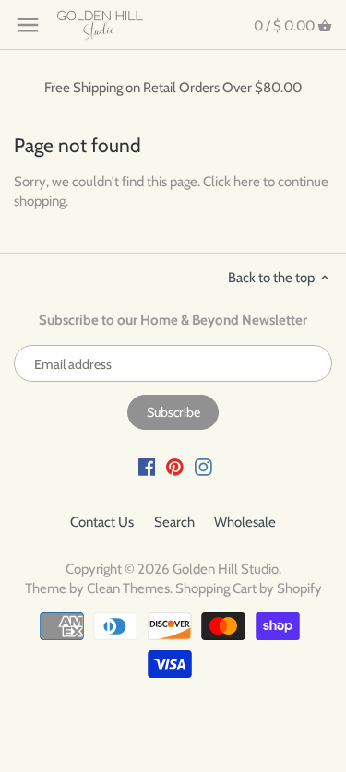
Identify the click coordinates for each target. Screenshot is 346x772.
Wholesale (245, 522)
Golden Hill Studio (226, 569)
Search (174, 522)
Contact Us (102, 522)
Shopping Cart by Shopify (248, 588)
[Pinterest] (175, 466)
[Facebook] (147, 466)
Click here (231, 181)
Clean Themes (128, 588)
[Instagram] (203, 466)
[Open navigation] (28, 25)
